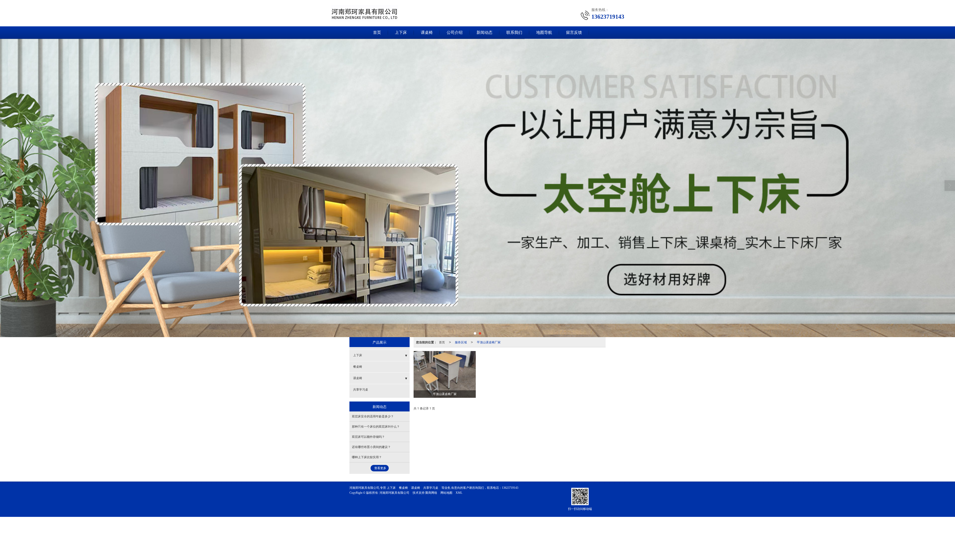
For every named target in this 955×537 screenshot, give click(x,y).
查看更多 (380, 468)
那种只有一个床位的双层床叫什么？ (376, 426)
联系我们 (514, 32)
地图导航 (544, 32)
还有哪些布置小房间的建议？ (371, 447)
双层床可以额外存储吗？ (368, 437)
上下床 (401, 32)
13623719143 (510, 488)
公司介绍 (455, 32)
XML (459, 492)
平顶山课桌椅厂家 (489, 342)
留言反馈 (574, 32)
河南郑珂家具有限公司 (394, 492)
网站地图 (446, 492)
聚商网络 (431, 492)
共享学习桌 (360, 389)
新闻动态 (484, 32)
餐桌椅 (357, 366)
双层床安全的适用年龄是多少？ (373, 416)
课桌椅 (427, 32)
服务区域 (461, 342)
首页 (377, 32)
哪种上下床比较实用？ (367, 457)
